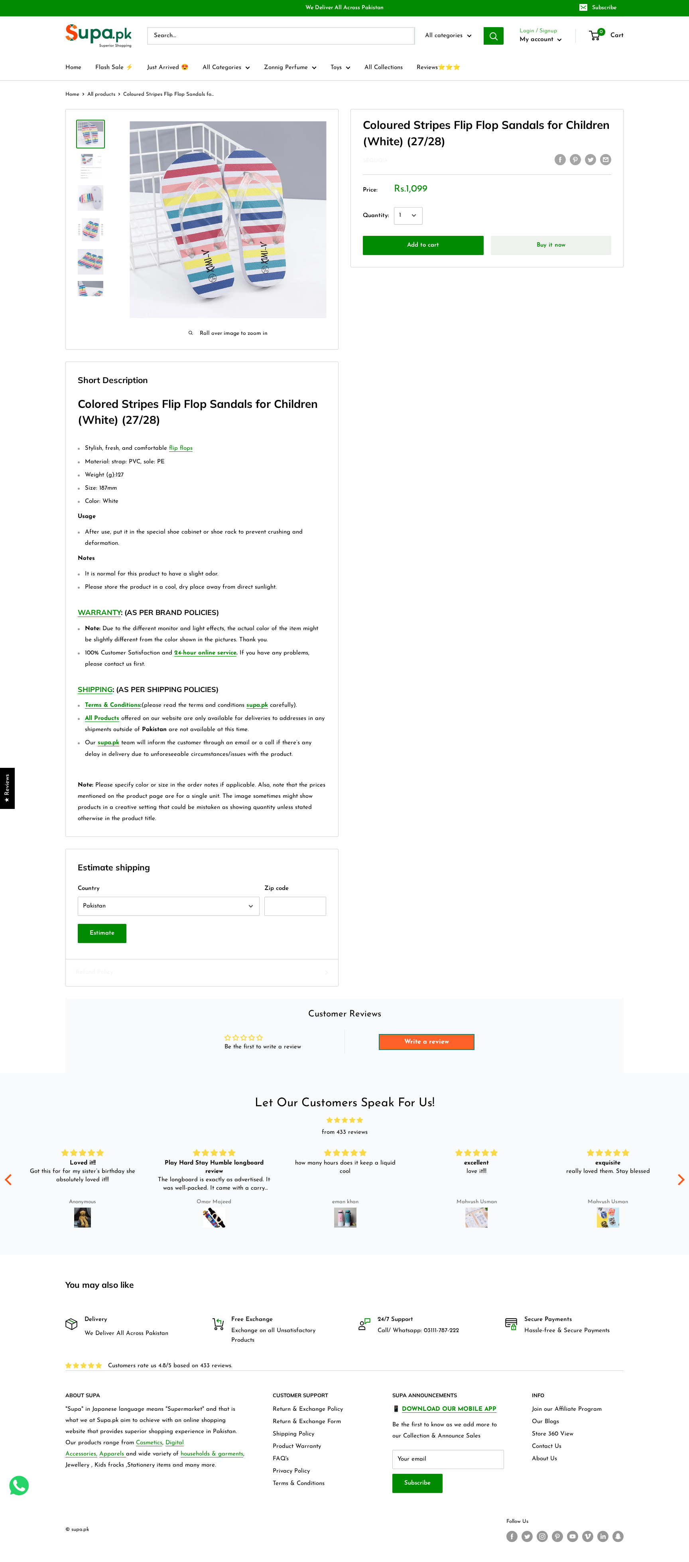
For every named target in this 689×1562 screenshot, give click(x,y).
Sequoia (375, 160)
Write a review (426, 1042)
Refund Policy (94, 972)
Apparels (112, 1454)
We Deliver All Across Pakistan (344, 8)
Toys (336, 68)
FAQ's (281, 1459)
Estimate (102, 933)
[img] (344, 1121)
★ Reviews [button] (7, 788)
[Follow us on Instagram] (542, 1536)
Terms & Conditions (299, 1484)
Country (89, 889)
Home (73, 68)
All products (101, 94)
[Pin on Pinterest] (575, 159)
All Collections (383, 68)
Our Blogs (545, 1422)
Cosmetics (149, 1443)
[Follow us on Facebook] (512, 1536)
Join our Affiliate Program (567, 1409)
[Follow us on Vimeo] (587, 1536)
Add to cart (423, 245)
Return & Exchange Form (307, 1422)
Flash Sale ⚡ (114, 68)
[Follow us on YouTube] (572, 1536)
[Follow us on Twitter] (527, 1536)
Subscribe (604, 8)
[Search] (494, 36)
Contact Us (546, 1446)
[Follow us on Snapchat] (618, 1536)
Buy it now (551, 245)
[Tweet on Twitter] (590, 159)
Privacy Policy (291, 1471)
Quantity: (376, 215)
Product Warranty (297, 1446)
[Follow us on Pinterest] (557, 1536)
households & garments (212, 1454)
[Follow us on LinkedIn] (602, 1536)
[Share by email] (605, 159)
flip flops (181, 448)
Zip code (276, 889)
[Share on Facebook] (560, 159)
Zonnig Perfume (286, 68)
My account (537, 39)
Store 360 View (552, 1434)
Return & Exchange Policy (308, 1409)
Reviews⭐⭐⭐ (439, 68)
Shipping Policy (293, 1434)
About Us (544, 1459)
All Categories (222, 68)
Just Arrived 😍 (168, 68)
